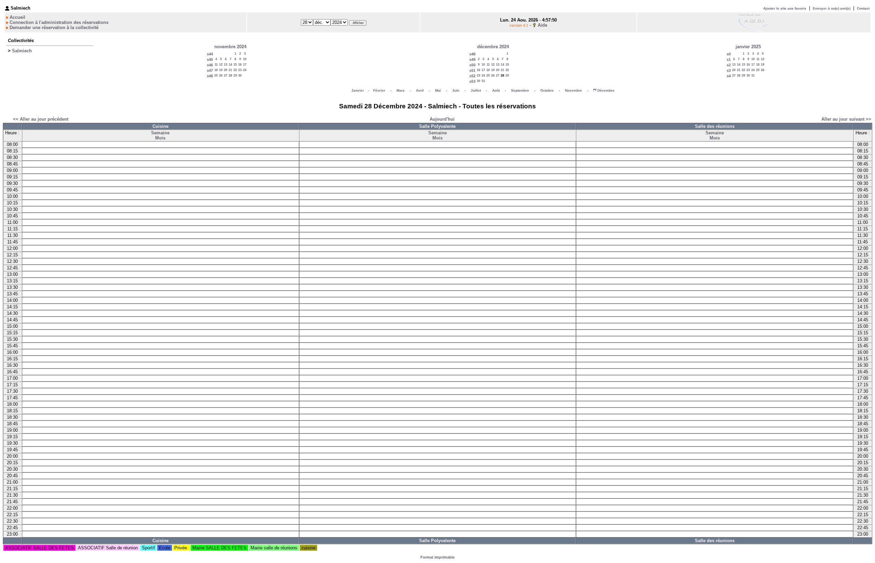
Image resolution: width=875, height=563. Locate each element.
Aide (542, 25)
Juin (455, 90)
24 (244, 70)
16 (240, 64)
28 (230, 75)
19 (221, 70)
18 (216, 70)
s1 (729, 59)
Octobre (547, 90)
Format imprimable (437, 557)
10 (244, 59)
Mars (400, 90)
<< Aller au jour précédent (40, 119)
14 (230, 64)
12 (221, 64)
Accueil (17, 17)
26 (221, 75)
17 (244, 64)
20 (225, 70)
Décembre (606, 90)
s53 (472, 81)
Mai (438, 90)
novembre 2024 (230, 46)
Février (379, 90)
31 (483, 81)
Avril (420, 90)
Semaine (160, 132)
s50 (472, 65)
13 (225, 64)
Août (496, 90)
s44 (210, 54)
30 (240, 75)
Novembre (573, 90)
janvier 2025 (748, 46)
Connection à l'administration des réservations (59, 22)
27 (225, 75)
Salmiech (22, 50)
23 (240, 70)
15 (235, 64)
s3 (729, 70)
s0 (729, 54)
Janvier (357, 90)
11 (216, 64)
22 (235, 70)
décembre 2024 (493, 46)
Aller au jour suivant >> (846, 119)
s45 (210, 59)
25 (216, 75)
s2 (729, 65)
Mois (160, 137)
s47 (210, 70)
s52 (472, 76)
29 (235, 75)
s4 (729, 76)
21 (230, 70)
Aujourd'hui (442, 119)
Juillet (476, 90)
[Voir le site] (754, 22)
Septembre (520, 90)
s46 (210, 65)
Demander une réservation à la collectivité (54, 27)
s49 (472, 59)
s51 (472, 70)
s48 (210, 76)
